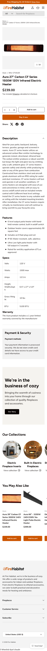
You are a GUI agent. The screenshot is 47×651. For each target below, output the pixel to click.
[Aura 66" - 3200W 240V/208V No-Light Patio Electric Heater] (33, 498)
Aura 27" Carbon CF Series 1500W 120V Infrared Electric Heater (21, 23)
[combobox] (23, 13)
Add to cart (31, 110)
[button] (37, 7)
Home (4, 21)
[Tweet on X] (11, 124)
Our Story (12, 412)
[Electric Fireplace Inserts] (12, 450)
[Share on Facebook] (17, 124)
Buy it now (23, 117)
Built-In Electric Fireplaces (33, 464)
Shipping (16, 94)
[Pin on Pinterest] (22, 124)
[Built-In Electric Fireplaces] (33, 450)
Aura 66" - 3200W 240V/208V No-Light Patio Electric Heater (32, 518)
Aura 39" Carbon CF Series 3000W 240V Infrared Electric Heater (11, 518)
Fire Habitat (12, 642)
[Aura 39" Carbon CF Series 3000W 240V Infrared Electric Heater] (11, 498)
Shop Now (35, 2)
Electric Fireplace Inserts (11, 464)
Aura (4, 73)
